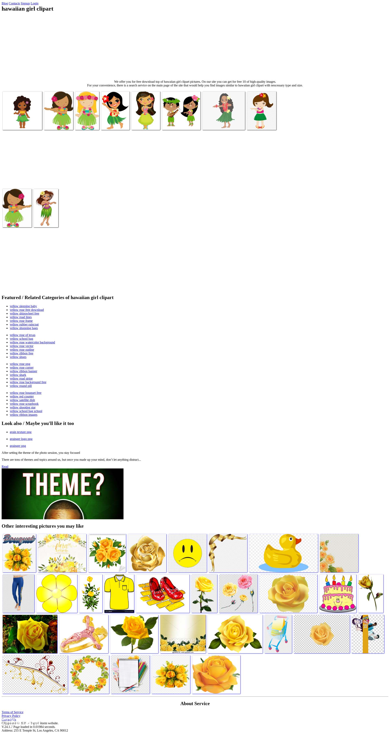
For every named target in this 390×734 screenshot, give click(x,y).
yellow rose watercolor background (32, 342)
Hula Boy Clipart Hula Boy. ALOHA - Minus (86, 121)
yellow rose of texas (22, 335)
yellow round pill (21, 386)
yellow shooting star (23, 407)
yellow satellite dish (22, 400)
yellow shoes (18, 357)
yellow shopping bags (24, 328)
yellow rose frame (21, 320)
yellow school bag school (26, 411)
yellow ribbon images (23, 414)
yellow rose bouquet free (25, 392)
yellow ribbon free (21, 353)
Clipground (20, 722)
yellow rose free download (27, 309)
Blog (5, 3)
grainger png (18, 446)
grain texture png (20, 432)
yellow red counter (22, 396)
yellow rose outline (22, 349)
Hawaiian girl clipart (15, 124)
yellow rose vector (21, 346)
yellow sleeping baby (23, 306)
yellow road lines (21, 317)
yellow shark (18, 375)
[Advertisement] (195, 45)
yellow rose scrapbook (24, 403)
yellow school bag (21, 338)
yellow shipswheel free (24, 313)
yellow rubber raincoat (24, 324)
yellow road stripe (21, 378)
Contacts (14, 3)
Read (5, 466)
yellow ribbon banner (23, 371)
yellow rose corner (22, 367)
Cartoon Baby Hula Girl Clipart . (144, 123)
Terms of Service (12, 712)
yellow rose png (20, 364)
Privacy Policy (11, 716)
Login (34, 3)
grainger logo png (21, 439)
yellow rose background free (28, 382)
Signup (25, 3)
